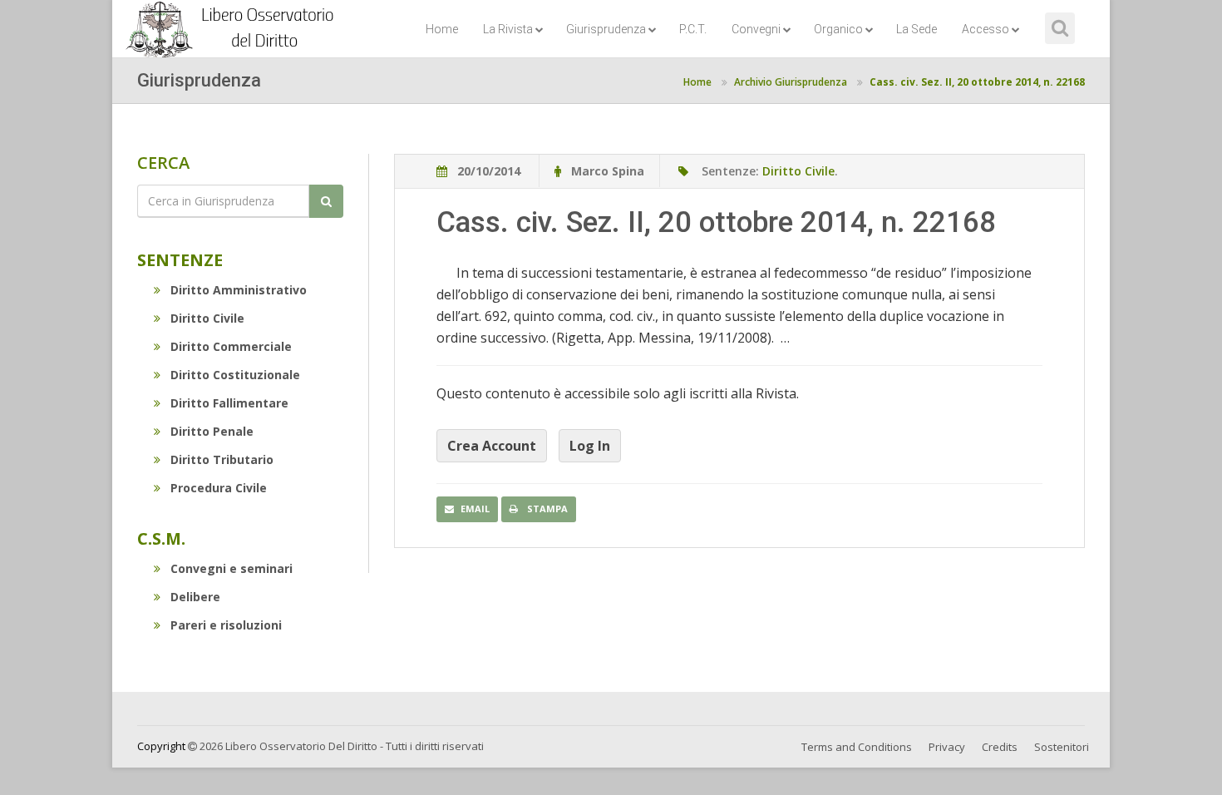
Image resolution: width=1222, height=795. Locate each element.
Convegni (756, 29)
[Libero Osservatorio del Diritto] (233, 21)
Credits (1000, 746)
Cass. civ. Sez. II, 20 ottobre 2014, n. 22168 (977, 82)
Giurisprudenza (606, 29)
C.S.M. (161, 538)
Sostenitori (1061, 746)
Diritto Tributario (221, 459)
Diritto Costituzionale (235, 375)
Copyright (161, 745)
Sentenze (180, 260)
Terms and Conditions (856, 746)
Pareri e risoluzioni (226, 625)
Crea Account (491, 446)
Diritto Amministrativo (238, 290)
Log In (589, 446)
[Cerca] (326, 201)
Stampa (546, 508)
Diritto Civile (207, 318)
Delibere (195, 597)
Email (475, 508)
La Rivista (508, 29)
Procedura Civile (218, 488)
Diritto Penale (212, 431)
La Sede (916, 29)
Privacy (947, 746)
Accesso (985, 29)
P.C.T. (693, 29)
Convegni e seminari (231, 568)
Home (442, 29)
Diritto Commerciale (231, 346)
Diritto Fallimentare (229, 403)
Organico (838, 29)
